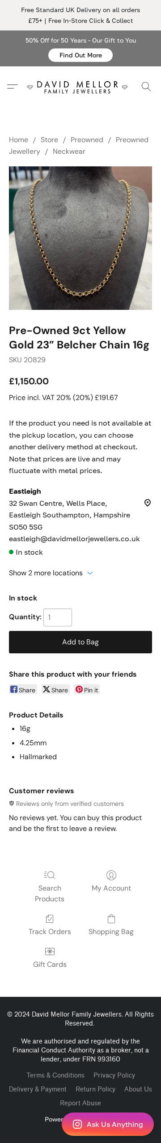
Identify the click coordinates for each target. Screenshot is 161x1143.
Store (49, 139)
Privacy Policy (114, 1075)
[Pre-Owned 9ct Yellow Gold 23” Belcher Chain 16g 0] (80, 238)
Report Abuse (80, 1103)
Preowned (87, 139)
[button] (80, 55)
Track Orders (50, 931)
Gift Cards (50, 964)
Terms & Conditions (55, 1075)
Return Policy (95, 1089)
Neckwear (69, 151)
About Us (138, 1089)
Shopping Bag (111, 931)
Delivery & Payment (38, 1089)
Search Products (49, 893)
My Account (111, 888)
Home (18, 139)
